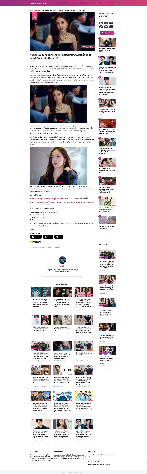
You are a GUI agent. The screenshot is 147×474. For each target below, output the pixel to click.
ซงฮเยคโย (63, 456)
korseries (36, 310)
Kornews (37, 10)
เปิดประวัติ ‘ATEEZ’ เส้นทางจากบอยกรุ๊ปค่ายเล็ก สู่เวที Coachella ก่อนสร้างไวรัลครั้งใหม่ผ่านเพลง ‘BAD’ (41, 355)
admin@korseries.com (93, 461)
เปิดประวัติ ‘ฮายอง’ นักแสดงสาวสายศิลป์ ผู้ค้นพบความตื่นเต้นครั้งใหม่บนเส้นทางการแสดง (107, 112)
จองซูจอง (57, 247)
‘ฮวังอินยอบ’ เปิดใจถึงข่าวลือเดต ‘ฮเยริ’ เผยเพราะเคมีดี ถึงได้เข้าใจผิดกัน (40, 328)
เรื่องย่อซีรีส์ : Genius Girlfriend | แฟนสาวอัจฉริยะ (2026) (107, 170)
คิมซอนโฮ (69, 455)
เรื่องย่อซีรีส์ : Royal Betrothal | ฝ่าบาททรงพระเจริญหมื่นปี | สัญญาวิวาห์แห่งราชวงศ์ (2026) (106, 190)
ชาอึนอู (55, 456)
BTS (60, 455)
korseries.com (40, 217)
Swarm (35, 440)
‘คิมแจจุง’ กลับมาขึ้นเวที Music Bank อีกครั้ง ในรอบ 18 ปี (62, 328)
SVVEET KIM (79, 310)
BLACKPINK (56, 455)
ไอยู (86, 458)
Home (31, 10)
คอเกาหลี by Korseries (105, 464)
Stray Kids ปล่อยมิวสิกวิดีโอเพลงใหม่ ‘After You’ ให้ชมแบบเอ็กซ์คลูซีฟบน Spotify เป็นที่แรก (62, 355)
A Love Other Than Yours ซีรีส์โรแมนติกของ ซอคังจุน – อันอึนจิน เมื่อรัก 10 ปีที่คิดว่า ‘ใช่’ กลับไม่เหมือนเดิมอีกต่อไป (62, 302)
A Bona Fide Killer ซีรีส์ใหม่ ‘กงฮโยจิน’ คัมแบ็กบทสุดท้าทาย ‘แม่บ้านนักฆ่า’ (107, 209)
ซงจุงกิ (58, 456)
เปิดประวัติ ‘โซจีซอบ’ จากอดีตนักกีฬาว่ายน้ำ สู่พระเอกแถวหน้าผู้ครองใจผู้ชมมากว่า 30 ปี (107, 336)
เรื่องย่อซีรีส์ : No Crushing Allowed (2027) (84, 354)
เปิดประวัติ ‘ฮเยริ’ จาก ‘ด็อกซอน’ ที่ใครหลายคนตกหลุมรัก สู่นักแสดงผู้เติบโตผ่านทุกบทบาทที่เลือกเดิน (106, 312)
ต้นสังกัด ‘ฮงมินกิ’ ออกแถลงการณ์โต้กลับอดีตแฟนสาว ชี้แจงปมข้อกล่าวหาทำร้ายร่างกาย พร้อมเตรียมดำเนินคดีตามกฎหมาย (107, 91)
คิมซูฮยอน (74, 455)
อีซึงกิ (76, 458)
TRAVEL (81, 3)
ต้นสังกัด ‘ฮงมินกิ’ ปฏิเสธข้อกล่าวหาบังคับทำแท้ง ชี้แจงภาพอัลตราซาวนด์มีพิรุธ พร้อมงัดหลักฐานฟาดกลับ (40, 434)
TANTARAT (58, 310)
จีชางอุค (83, 455)
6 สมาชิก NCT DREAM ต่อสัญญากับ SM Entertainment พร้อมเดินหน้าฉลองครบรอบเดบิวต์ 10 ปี (84, 406)
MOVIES (69, 3)
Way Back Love (84, 69)
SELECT (75, 3)
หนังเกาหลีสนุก (67, 458)
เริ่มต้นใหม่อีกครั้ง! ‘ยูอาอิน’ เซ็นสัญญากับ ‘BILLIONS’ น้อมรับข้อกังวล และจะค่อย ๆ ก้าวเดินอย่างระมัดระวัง (62, 379)
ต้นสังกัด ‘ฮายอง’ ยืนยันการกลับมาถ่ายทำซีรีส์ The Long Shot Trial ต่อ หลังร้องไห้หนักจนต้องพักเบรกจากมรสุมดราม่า (61, 434)
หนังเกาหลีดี (61, 458)
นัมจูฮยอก (75, 456)
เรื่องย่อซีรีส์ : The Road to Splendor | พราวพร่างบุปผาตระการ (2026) (107, 131)
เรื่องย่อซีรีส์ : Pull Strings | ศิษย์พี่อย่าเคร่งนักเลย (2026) (107, 50)
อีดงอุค (79, 458)
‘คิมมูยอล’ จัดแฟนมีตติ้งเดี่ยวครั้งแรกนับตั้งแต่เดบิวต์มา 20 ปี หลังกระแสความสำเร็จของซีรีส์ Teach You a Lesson (41, 302)
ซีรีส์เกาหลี (68, 456)
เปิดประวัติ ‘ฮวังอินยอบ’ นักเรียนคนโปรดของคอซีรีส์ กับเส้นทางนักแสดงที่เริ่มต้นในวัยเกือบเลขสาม (107, 360)
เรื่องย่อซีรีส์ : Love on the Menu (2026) (106, 227)
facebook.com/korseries (50, 212)
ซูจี (71, 456)
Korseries (38, 220)
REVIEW (99, 3)
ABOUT (111, 3)
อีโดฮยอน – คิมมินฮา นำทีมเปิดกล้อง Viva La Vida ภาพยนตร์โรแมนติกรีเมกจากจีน (41, 379)
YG (66, 455)
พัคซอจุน (79, 456)
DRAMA (59, 3)
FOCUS (105, 3)
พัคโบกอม (56, 458)
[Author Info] (62, 263)
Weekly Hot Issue (107, 33)
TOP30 (63, 455)
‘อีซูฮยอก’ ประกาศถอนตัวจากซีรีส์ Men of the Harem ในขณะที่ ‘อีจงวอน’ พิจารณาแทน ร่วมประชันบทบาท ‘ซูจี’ (83, 434)
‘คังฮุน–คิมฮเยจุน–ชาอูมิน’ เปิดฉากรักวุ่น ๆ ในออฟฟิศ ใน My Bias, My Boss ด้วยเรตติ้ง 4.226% (107, 151)
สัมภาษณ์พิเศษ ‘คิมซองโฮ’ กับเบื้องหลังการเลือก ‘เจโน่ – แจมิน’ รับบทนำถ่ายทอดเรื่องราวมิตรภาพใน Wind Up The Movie (40, 406)
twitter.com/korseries (42, 215)
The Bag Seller (80, 360)
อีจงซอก (73, 458)
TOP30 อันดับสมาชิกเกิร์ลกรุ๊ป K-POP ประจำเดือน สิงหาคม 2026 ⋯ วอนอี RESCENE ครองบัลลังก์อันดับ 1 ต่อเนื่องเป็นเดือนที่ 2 (83, 303)
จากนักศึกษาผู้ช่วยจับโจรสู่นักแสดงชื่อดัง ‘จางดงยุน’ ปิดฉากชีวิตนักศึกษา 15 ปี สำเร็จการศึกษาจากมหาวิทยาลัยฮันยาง (83, 330)
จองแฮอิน (79, 455)
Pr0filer (37, 62)
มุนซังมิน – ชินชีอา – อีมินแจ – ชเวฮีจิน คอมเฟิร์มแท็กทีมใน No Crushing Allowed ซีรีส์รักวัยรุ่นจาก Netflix (84, 380)
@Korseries (41, 460)
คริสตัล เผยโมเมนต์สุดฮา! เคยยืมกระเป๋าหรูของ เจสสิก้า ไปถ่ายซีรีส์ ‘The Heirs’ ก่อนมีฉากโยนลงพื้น (59, 199)
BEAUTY (87, 3)
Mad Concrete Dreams (38, 247)
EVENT (93, 3)
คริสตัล (49, 247)
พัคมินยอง (84, 456)
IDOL (64, 3)
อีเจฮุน (83, 458)
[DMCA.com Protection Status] (35, 243)
